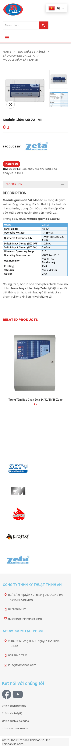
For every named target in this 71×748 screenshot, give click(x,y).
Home (7, 52)
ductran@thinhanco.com (25, 619)
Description (14, 184)
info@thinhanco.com (22, 665)
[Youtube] (17, 694)
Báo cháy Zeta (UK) (31, 52)
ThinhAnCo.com (12, 744)
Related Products (20, 319)
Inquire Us (11, 164)
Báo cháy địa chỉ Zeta (19, 56)
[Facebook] (6, 694)
